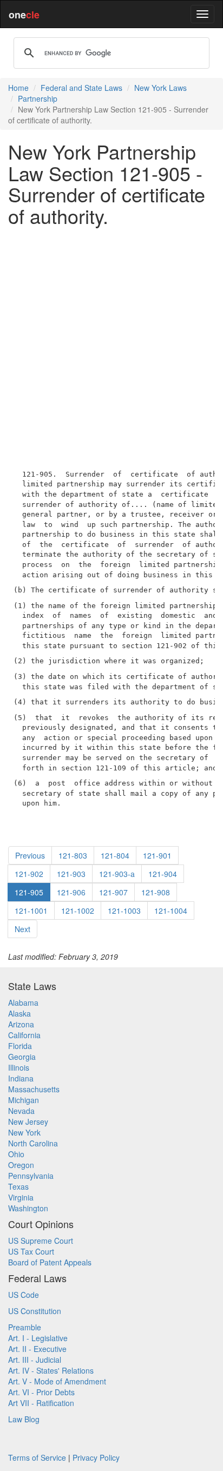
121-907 (113, 892)
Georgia (22, 1056)
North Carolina (33, 1143)
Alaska (19, 1013)
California (24, 1035)
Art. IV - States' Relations (51, 1370)
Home (18, 87)
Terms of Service (37, 1457)
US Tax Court (31, 1251)
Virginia (21, 1197)
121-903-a (117, 873)
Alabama (23, 1002)
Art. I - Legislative (38, 1338)
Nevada (21, 1110)
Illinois (18, 1067)
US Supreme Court (40, 1240)
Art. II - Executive (37, 1348)
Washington (28, 1208)
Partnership (37, 98)
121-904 (162, 873)
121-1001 (31, 910)
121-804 (115, 855)
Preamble (24, 1327)
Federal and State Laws (81, 87)
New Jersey (28, 1121)
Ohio (16, 1154)
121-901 (157, 855)
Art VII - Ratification (41, 1402)
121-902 (29, 873)
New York (24, 1132)
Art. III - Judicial (34, 1359)
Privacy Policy (96, 1457)
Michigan (23, 1099)
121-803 (72, 855)
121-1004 (170, 910)
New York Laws (160, 87)
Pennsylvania (31, 1175)
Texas (18, 1186)
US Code (23, 1294)
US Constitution (34, 1310)
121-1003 (124, 910)
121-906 (71, 892)
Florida (20, 1045)
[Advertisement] (111, 345)
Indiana (21, 1078)
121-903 (71, 873)
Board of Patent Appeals (49, 1262)
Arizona (21, 1024)
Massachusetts (34, 1089)
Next (22, 929)
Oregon (21, 1164)
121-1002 (77, 910)
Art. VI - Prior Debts (41, 1392)
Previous (30, 855)
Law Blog (24, 1419)
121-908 (155, 892)
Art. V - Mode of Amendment (57, 1381)
